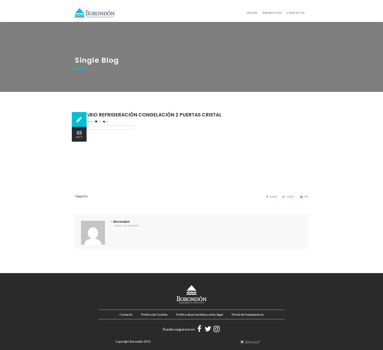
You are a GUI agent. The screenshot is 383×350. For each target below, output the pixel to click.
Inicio (252, 12)
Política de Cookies (154, 314)
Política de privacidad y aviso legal (199, 314)
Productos (272, 12)
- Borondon (120, 221)
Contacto (296, 12)
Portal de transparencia (248, 314)
